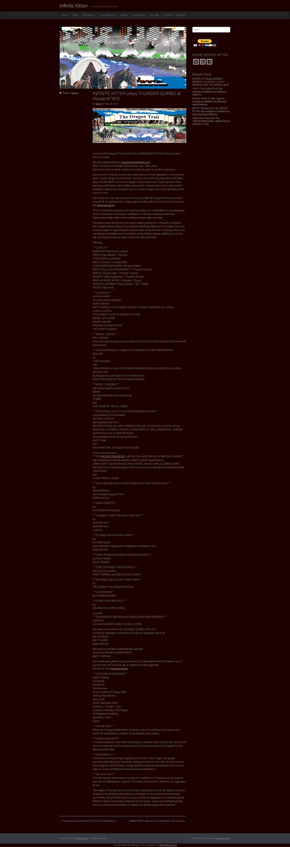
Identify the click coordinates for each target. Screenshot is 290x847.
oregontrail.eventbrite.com (135, 162)
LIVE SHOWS (138, 15)
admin (99, 104)
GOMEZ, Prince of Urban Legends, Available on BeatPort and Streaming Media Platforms (209, 101)
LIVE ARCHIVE (107, 15)
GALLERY (154, 15)
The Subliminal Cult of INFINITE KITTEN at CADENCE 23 (88, 821)
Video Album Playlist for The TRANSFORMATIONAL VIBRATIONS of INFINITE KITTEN (210, 121)
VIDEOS (124, 15)
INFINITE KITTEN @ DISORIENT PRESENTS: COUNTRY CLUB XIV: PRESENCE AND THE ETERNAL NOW (210, 82)
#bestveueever (119, 668)
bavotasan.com (223, 838)
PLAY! (64, 15)
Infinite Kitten (74, 5)
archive (74, 93)
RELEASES (88, 15)
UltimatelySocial (168, 845)
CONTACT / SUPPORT (175, 15)
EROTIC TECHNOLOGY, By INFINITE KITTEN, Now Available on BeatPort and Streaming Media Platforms (211, 111)
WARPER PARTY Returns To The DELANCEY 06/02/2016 (157, 821)
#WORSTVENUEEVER (113, 456)
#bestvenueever (105, 205)
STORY (75, 15)
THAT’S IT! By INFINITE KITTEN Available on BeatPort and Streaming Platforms (209, 91)
